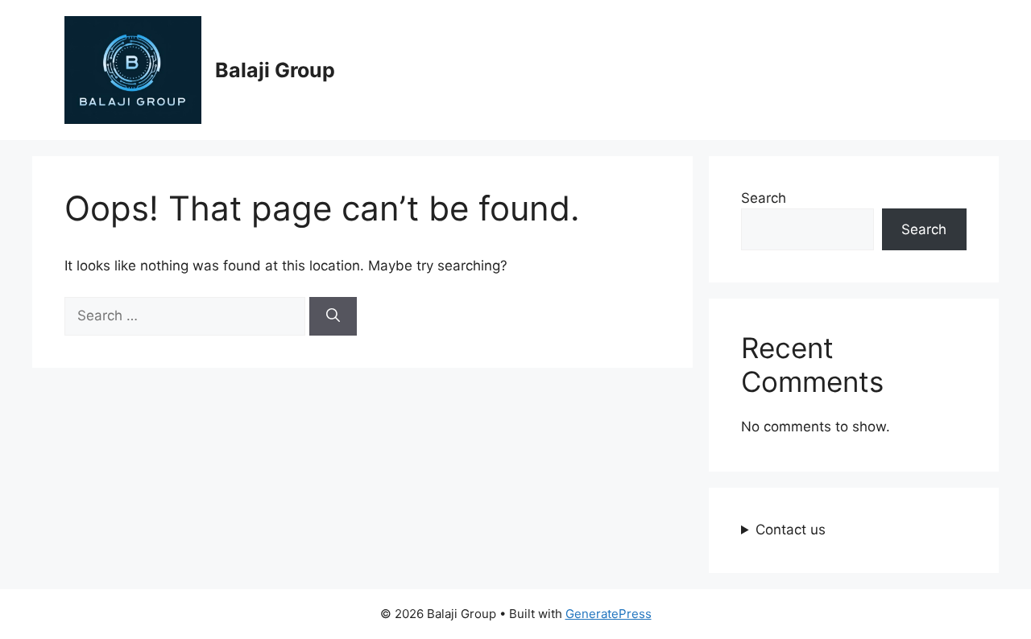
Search (763, 198)
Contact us (791, 530)
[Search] (333, 316)
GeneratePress (608, 613)
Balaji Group (275, 70)
